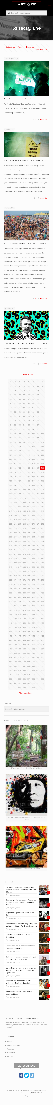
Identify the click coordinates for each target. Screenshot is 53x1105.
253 (28, 515)
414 (33, 601)
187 (19, 481)
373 (28, 580)
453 (28, 623)
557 (28, 679)
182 (33, 476)
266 (15, 524)
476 (24, 636)
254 (33, 515)
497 (10, 649)
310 (33, 545)
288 (42, 532)
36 (24, 399)
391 (38, 588)
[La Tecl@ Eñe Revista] (26, 5)
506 (15, 653)
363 (19, 576)
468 (24, 632)
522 (15, 662)
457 (10, 627)
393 (10, 593)
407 (37, 597)
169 (10, 472)
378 (15, 584)
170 (15, 472)
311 (38, 545)
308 (24, 545)
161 (11, 468)
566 (33, 683)
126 (33, 446)
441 (10, 619)
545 (10, 675)
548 (24, 675)
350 (33, 567)
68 (24, 416)
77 (29, 420)
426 (15, 610)
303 (37, 541)
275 (19, 528)
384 (42, 584)
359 (37, 571)
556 (24, 679)
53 (29, 408)
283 (19, 532)
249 (10, 515)
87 (38, 425)
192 (42, 481)
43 (20, 403)
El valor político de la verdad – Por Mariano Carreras (25, 343)
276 (24, 528)
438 (33, 614)
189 (29, 481)
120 (42, 442)
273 (10, 528)
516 (24, 657)
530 (15, 666)
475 (19, 636)
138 (15, 455)
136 (42, 451)
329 (10, 558)
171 (20, 472)
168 (42, 468)
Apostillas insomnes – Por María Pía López (21, 99)
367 (37, 576)
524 (24, 662)
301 (29, 541)
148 (24, 459)
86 (33, 425)
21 (29, 390)
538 (15, 670)
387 (19, 588)
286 (33, 532)
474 (15, 636)
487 (37, 640)
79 (38, 420)
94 (33, 429)
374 (33, 580)
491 (19, 644)
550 (33, 675)
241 (10, 511)
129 (10, 451)
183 (38, 476)
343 (37, 563)
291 (19, 537)
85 (29, 425)
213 (29, 494)
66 (15, 416)
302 (33, 541)
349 (28, 567)
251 (19, 515)
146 (15, 459)
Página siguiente (25, 693)
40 (42, 399)
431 (38, 610)
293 (28, 537)
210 (15, 494)
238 (33, 507)
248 (42, 511)
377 (10, 584)
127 (38, 446)
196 (24, 485)
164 (24, 468)
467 (19, 632)
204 (24, 489)
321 (10, 554)
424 (42, 606)
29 (29, 395)
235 (19, 507)
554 (15, 679)
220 (24, 498)
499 (19, 649)
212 (24, 494)
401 (10, 597)
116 (24, 442)
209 (10, 494)
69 (29, 416)
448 (42, 619)
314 (15, 550)
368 (42, 576)
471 (38, 632)
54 (33, 408)
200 (42, 485)
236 (24, 507)
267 (19, 524)
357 (28, 571)
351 (38, 567)
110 (33, 438)
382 (33, 584)
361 (10, 576)
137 (10, 455)
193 (10, 485)
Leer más (43, 119)
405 (28, 597)
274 (15, 528)
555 (19, 679)
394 (15, 593)
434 (15, 614)
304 (42, 541)
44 (24, 403)
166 (33, 468)
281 (10, 532)
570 (24, 688)
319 (38, 550)
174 (33, 472)
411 (20, 601)
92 (24, 429)
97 (10, 433)
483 (19, 640)
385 (10, 588)
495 (37, 644)
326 (33, 554)
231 (38, 502)
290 (15, 537)
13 (29, 386)
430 (33, 610)
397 (28, 593)
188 (24, 481)
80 (43, 420)
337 (10, 563)
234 (15, 507)
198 (33, 485)
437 (28, 614)
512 (42, 653)
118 (33, 442)
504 (42, 649)
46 (33, 403)
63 (38, 412)
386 (15, 588)
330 (15, 558)
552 (42, 675)
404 (24, 597)
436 (24, 614)
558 (33, 679)
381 (29, 584)
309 (28, 545)
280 (42, 528)
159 (38, 464)
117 (29, 442)
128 (42, 446)
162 (15, 468)
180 (24, 476)
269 (28, 524)
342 (33, 563)
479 (37, 636)
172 (24, 472)
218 (15, 498)
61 (29, 412)
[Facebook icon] (25, 1096)
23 (38, 390)
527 (37, 662)
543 (37, 670)
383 (37, 584)
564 (24, 683)
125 (29, 446)
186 (15, 481)
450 (15, 623)
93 (29, 429)
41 (10, 403)
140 (24, 455)
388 (24, 588)
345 (10, 567)
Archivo (10, 1056)
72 (42, 416)
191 (38, 481)
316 (24, 550)
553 (10, 679)
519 (38, 657)
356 (24, 571)
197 (29, 485)
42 (15, 403)
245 (28, 511)
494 (33, 644)
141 (29, 455)
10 (15, 386)
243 (19, 511)
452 (24, 623)
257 (10, 520)
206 (33, 489)
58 (15, 412)
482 (15, 640)
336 (42, 558)
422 (33, 606)
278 (33, 528)
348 (24, 567)
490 (15, 644)
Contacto (11, 1052)
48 (42, 403)
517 (29, 657)
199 (38, 485)
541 (28, 670)
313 (10, 550)
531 (19, 666)
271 (38, 524)
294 (33, 537)
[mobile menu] (50, 5)
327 (37, 554)
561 (10, 683)
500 (24, 649)
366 (33, 576)
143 (38, 455)
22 (33, 390)
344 (42, 563)
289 (10, 537)
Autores (30, 47)
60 (24, 412)
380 (24, 584)
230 (33, 502)
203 (19, 489)
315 (19, 550)
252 (24, 515)
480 (42, 636)
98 (15, 433)
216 (42, 494)
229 (28, 502)
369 (10, 580)
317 (29, 550)
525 (28, 662)
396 (24, 593)
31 (38, 395)
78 (33, 420)
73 (10, 420)
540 (24, 670)
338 (15, 563)
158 (33, 464)
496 (42, 644)
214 (33, 494)
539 (19, 670)
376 (42, 580)
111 (38, 438)
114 (15, 442)
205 (28, 489)
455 (37, 623)
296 (42, 537)
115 (20, 442)
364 (24, 576)
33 (11, 399)
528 (42, 662)
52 (24, 408)
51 (19, 408)
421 (28, 606)
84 (24, 425)
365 (28, 576)
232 (42, 502)
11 (19, 386)
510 (33, 653)
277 (28, 528)
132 (24, 451)
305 (10, 545)
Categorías (10, 47)
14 (33, 386)
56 (43, 408)
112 (43, 438)
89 (11, 429)
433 (10, 614)
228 (24, 502)
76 (24, 420)
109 (29, 438)
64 (42, 412)
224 (42, 498)
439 (37, 614)
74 (15, 420)
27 (20, 395)
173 (29, 472)
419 (19, 606)
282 (15, 532)
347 (19, 567)
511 (38, 653)
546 (15, 675)
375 (37, 580)
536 (42, 666)
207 (37, 489)
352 (42, 567)
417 (10, 606)
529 (10, 666)
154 (15, 464)
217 (10, 498)
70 (33, 416)
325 (28, 554)
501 (29, 649)
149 (28, 459)
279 (37, 528)
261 (29, 520)
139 (19, 455)
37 (29, 399)
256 (42, 515)
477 (28, 636)
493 (28, 644)
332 (24, 558)
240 (42, 507)
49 (10, 408)
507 (19, 653)
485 (28, 640)
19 (19, 390)
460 (24, 627)
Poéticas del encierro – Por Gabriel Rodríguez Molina (25, 160)
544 (42, 670)
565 (28, 683)
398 (33, 593)
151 (38, 459)
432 (42, 610)
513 (10, 657)
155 (19, 464)
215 (38, 494)
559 (37, 679)
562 (15, 683)
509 (28, 653)
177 (10, 476)
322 (15, 554)
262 (33, 520)
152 (42, 459)
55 (38, 408)
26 (15, 395)
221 (29, 498)
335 (37, 558)
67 (20, 416)
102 (33, 433)
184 (42, 476)
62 (33, 412)
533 (28, 666)
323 (19, 554)
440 (42, 614)
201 (10, 489)
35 (20, 399)
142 (33, 455)
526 (33, 662)
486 (33, 640)
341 (28, 563)
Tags (20, 47)
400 (42, 593)
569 (19, 688)
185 (10, 481)
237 (28, 507)
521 (10, 662)
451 (19, 623)
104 (42, 433)
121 (11, 446)
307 (19, 545)
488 (42, 640)
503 (37, 649)
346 (15, 567)
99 (20, 433)
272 (42, 524)
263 (37, 520)
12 (24, 386)
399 (37, 593)
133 (29, 451)
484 (24, 640)
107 (19, 438)
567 (37, 683)
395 (19, 593)
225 (10, 502)
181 (29, 476)
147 (19, 459)
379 (19, 584)
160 (42, 464)
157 (29, 464)
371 (19, 580)
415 (38, 601)
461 (28, 627)
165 (29, 468)
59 (20, 412)
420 (24, 606)
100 (24, 433)
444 (24, 619)
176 (42, 472)
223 (37, 498)
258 (15, 520)
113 (11, 442)
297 (10, 541)
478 (33, 636)
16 (42, 386)
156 (24, 464)
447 (37, 619)
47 (38, 403)
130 (15, 451)
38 (33, 399)
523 (19, 662)
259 (19, 520)
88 (43, 425)
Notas (9, 1041)
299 (19, 541)
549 (28, 675)
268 (24, 524)
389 (28, 588)
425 (10, 610)
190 (33, 481)
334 (33, 558)
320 (42, 550)
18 (15, 390)
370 (15, 580)
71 (38, 416)
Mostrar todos (41, 49)
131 (20, 451)
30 (33, 395)
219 (19, 498)
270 (33, 524)
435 (19, 614)
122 (15, 446)
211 (20, 494)
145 (10, 459)
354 (15, 571)
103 (38, 433)
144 (42, 455)
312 (42, 545)
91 (19, 429)
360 (42, 571)
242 (15, 511)
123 (19, 446)
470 (33, 632)
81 (10, 425)
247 (37, 511)
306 (15, 545)
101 (29, 433)
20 (24, 390)
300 (24, 541)
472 (42, 632)
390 (33, 588)
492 (24, 644)
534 (33, 666)
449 (10, 623)
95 (38, 429)
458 (15, 627)
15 (38, 386)
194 (15, 485)
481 (10, 640)
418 (15, 606)
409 (10, 601)
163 (19, 468)
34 (15, 399)
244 (24, 511)
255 (37, 515)
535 (37, 666)
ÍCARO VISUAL (36, 1093)
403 (19, 597)
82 (15, 425)
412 (24, 601)
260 (24, 520)
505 (10, 653)
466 (15, 632)
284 (24, 532)
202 (15, 489)
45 (29, 403)
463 (37, 627)
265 (10, 524)
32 (43, 395)
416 (42, 601)
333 (28, 558)
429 (28, 610)
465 (10, 632)
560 (42, 679)
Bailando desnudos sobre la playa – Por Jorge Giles (25, 243)
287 (37, 532)
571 (29, 688)
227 (19, 502)
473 (10, 636)
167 (38, 468)
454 (33, 623)
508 (24, 653)
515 (19, 657)
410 (15, 601)
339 (19, 563)
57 (10, 412)
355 (19, 571)
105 (10, 438)
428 (24, 610)
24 (42, 390)
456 (42, 623)
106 (15, 438)
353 (10, 571)
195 (19, 485)
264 (42, 520)
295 (37, 537)
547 (19, 675)
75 (20, 420)
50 (15, 408)
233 (10, 507)
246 (33, 511)
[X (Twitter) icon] (28, 1096)
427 (19, 610)
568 (42, 683)
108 (24, 438)
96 (43, 429)
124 (24, 446)
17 (10, 390)
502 (33, 649)
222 (33, 498)
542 (33, 670)
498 (15, 649)
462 (33, 627)
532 (24, 666)
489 (10, 644)
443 (19, 619)
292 (24, 537)
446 (33, 619)
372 (24, 580)
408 (42, 597)
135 (38, 451)
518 (33, 657)
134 (33, 451)
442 (15, 619)
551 (38, 675)
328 (42, 554)
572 (33, 688)
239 (37, 507)
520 (42, 657)
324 (24, 554)
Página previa (27, 374)
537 (10, 670)
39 (38, 399)
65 (11, 416)
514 (15, 657)
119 (38, 442)
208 (42, 489)
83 (20, 425)
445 (28, 619)
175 (38, 472)
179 (19, 476)
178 (15, 476)
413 (28, 601)
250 (15, 515)
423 (37, 606)
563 (19, 683)
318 (33, 550)
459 (19, 627)
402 (15, 597)
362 (15, 576)
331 (19, 558)
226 (15, 502)
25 (11, 395)
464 (42, 627)
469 (28, 632)
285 (28, 532)
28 (24, 395)
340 (24, 563)
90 (15, 429)
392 (42, 588)
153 (10, 464)
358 (33, 571)
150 (33, 459)
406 (33, 597)
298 (15, 541)
